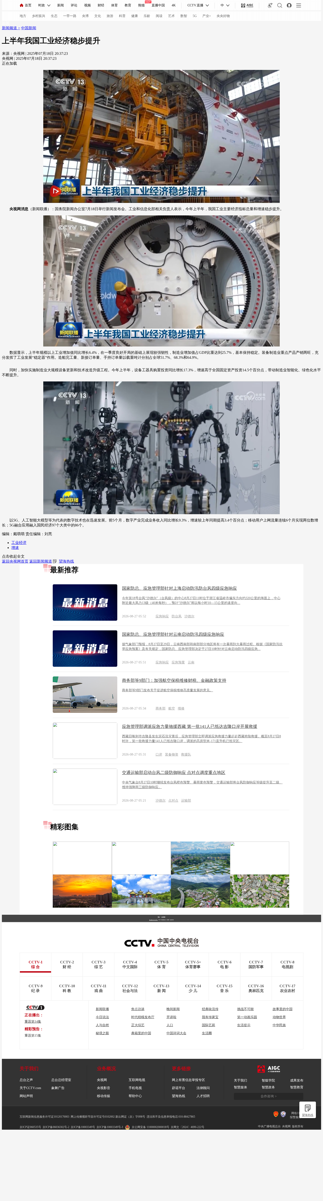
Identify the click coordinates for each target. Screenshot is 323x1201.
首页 (28, 5)
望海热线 (307, 1115)
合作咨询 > (269, 1096)
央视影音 (103, 1088)
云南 (191, 662)
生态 (54, 16)
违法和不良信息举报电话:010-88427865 (171, 1116)
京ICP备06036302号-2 (56, 1127)
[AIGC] (247, 5)
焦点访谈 (137, 1009)
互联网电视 (137, 1080)
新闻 (60, 5)
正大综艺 (137, 1025)
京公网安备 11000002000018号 (150, 1127)
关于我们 (240, 1080)
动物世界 (279, 1017)
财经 (101, 5)
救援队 (186, 754)
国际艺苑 (208, 1025)
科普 (122, 16)
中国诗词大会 (176, 1033)
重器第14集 (33, 1021)
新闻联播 (102, 1009)
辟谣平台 (178, 1088)
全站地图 (163, 916)
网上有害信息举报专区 (188, 1080)
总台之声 (26, 1080)
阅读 (159, 16)
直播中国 (158, 5)
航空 (171, 708)
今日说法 (102, 1017)
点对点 (173, 800)
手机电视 (135, 1088)
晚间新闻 (173, 1009)
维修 (181, 708)
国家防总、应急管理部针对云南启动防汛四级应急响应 (173, 634)
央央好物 (223, 16)
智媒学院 (268, 1080)
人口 (169, 1025)
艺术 (171, 16)
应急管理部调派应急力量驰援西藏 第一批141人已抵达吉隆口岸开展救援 (189, 726)
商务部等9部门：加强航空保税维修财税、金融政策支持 (174, 680)
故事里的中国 (282, 1009)
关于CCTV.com (30, 1088)
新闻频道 (10, 28)
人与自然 (102, 1025)
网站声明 (26, 1096)
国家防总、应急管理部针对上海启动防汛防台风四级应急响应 (179, 588)
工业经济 (18, 543)
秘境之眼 (102, 1033)
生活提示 (243, 1025)
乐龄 (147, 16)
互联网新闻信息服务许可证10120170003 (44, 1116)
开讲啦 (171, 1017)
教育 (128, 5)
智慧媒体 (240, 1087)
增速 (15, 548)
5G (195, 16)
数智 (183, 16)
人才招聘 (203, 1096)
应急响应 (162, 616)
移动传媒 (103, 1096)
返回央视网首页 (15, 561)
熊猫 (141, 5)
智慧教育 (296, 1087)
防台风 (177, 616)
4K (174, 5)
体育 (114, 5)
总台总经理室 (61, 1080)
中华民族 (279, 1025)
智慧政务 (268, 1087)
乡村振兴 (38, 16)
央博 (85, 16)
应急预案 (178, 662)
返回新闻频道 (40, 561)
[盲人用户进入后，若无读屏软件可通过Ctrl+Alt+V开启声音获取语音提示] (270, 5)
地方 (23, 16)
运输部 (186, 800)
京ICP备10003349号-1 (153, 919)
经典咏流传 (210, 1009)
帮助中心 (135, 1096)
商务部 (161, 708)
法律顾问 (203, 1088)
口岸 (159, 754)
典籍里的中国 (141, 1033)
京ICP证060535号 (30, 1127)
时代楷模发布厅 (142, 1017)
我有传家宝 (210, 1017)
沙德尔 (189, 616)
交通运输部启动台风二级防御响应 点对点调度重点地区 (173, 772)
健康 (134, 16)
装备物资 (171, 754)
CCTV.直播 (195, 5)
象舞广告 (58, 1088)
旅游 (110, 16)
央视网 (102, 1080)
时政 (41, 5)
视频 (87, 5)
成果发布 (296, 1080)
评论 (74, 5)
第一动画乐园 (247, 1017)
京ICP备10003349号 (83, 1127)
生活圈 (207, 1033)
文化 (97, 16)
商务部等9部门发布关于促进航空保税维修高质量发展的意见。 (167, 690)
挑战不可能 (245, 1009)
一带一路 (69, 16)
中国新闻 (28, 28)
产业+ (206, 16)
